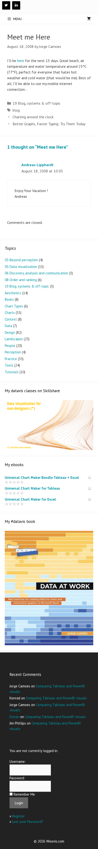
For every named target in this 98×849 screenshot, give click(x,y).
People (10, 345)
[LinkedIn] (16, 5)
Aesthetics (13, 293)
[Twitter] (6, 5)
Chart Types (14, 306)
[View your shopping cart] (89, 19)
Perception (13, 352)
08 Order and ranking (21, 279)
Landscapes (14, 339)
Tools (9, 365)
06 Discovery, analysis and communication (36, 273)
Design (10, 332)
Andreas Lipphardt (37, 164)
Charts (10, 312)
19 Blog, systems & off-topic (36, 103)
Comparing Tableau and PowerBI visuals (56, 698)
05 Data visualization (21, 266)
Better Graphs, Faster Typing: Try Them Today (49, 123)
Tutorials (12, 372)
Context (11, 319)
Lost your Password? (27, 821)
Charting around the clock (33, 116)
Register (18, 816)
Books (9, 299)
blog (16, 110)
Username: (18, 761)
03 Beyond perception (21, 260)
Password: (17, 778)
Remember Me (24, 794)
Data (8, 325)
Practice (11, 359)
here (20, 60)
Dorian (14, 716)
